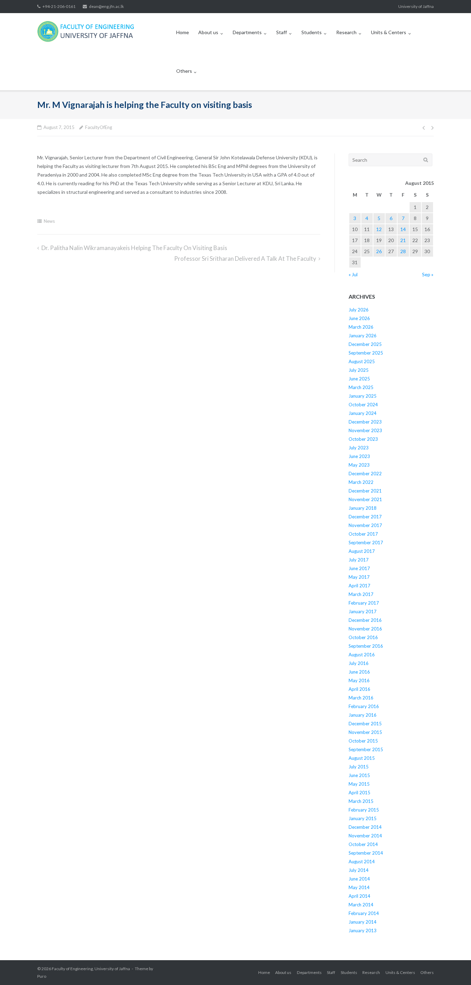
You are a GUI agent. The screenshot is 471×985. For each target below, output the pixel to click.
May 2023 (359, 465)
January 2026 (363, 335)
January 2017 (363, 611)
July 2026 (359, 309)
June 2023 (359, 456)
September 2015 (366, 749)
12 (379, 229)
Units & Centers (388, 32)
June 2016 (359, 672)
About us (208, 32)
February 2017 (364, 603)
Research (346, 32)
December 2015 (365, 723)
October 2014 (363, 844)
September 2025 (366, 353)
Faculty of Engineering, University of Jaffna (91, 968)
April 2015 (359, 792)
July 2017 (359, 560)
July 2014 (359, 870)
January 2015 (363, 818)
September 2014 (366, 853)
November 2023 (365, 430)
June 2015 (359, 775)
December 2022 (365, 473)
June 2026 (359, 318)
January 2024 (363, 413)
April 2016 (359, 689)
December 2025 (365, 344)
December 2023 (365, 422)
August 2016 (362, 654)
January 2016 (363, 715)
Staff (281, 32)
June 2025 (359, 378)
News (49, 221)
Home (182, 32)
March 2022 (361, 482)
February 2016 (364, 706)
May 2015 (359, 784)
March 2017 (361, 594)
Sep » (427, 274)
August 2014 (362, 861)
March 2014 (361, 904)
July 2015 (359, 766)
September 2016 (366, 646)
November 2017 (365, 525)
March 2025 (361, 387)
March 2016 (361, 697)
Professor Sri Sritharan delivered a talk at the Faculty (245, 258)
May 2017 (359, 577)
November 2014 (365, 835)
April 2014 (359, 896)
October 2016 (363, 637)
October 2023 (363, 439)
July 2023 (359, 447)
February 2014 (364, 913)
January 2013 (363, 930)
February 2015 (364, 810)
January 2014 (363, 922)
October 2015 (363, 741)
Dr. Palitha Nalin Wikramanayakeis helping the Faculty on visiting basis (134, 247)
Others (184, 71)
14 (403, 229)
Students (311, 32)
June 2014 (359, 879)
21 (403, 240)
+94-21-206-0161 (59, 6)
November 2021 (365, 499)
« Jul (353, 274)
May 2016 (359, 680)
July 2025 (359, 370)
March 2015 (361, 801)
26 (379, 251)
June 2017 (359, 568)
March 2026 (361, 327)
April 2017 (359, 585)
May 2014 (359, 887)
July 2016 (359, 663)
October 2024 (363, 404)
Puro (41, 976)
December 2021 (365, 491)
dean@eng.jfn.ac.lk (106, 6)
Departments (247, 32)
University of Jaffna (416, 6)
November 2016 (365, 628)
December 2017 (365, 516)
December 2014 (365, 827)
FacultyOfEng (98, 127)
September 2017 (366, 542)
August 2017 (362, 551)
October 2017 (363, 534)
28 (403, 251)
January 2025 (363, 396)
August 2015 (362, 758)
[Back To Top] (453, 968)
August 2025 (362, 361)
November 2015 (365, 732)
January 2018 (363, 508)
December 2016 (365, 620)
